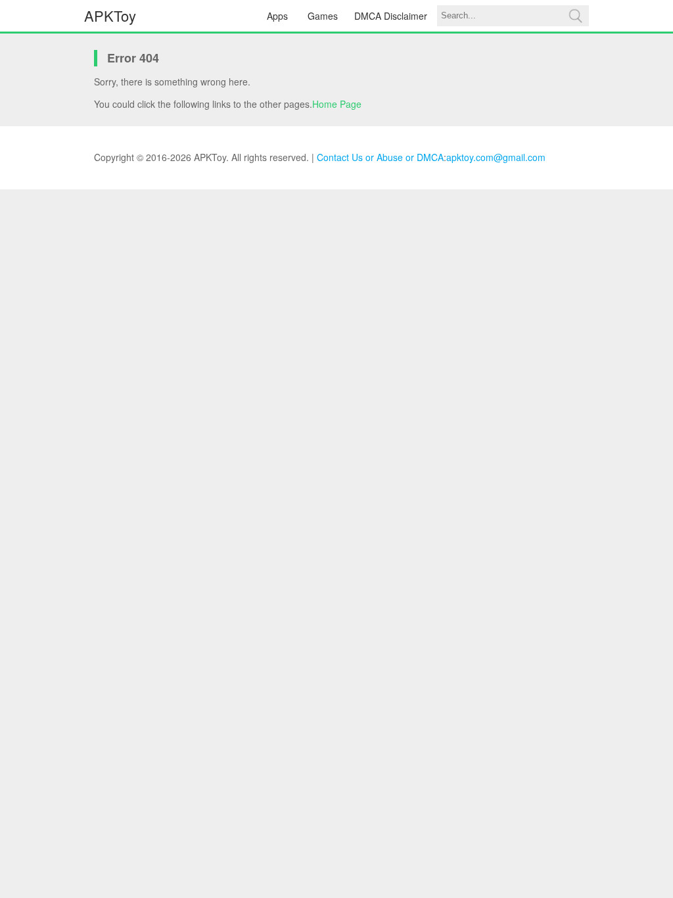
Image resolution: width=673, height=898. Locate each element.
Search (575, 15)
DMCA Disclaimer (390, 15)
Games (323, 15)
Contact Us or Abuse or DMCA (380, 157)
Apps (277, 15)
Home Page (336, 103)
